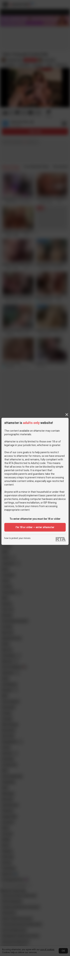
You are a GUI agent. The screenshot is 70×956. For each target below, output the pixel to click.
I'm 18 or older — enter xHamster (35, 527)
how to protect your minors (17, 538)
